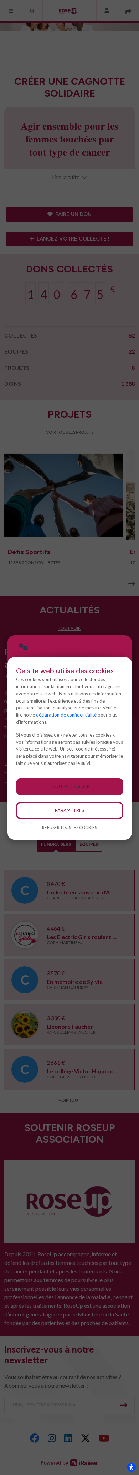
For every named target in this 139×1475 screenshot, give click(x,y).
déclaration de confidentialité (66, 715)
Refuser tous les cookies (69, 827)
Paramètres (69, 810)
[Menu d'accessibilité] (131, 1467)
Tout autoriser (70, 786)
